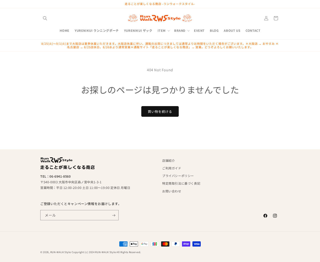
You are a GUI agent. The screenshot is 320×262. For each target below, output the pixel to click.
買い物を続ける (160, 111)
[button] (45, 18)
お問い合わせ (171, 191)
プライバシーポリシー (178, 176)
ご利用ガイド (171, 168)
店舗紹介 (168, 160)
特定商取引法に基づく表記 (181, 183)
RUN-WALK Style (60, 252)
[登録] (113, 215)
